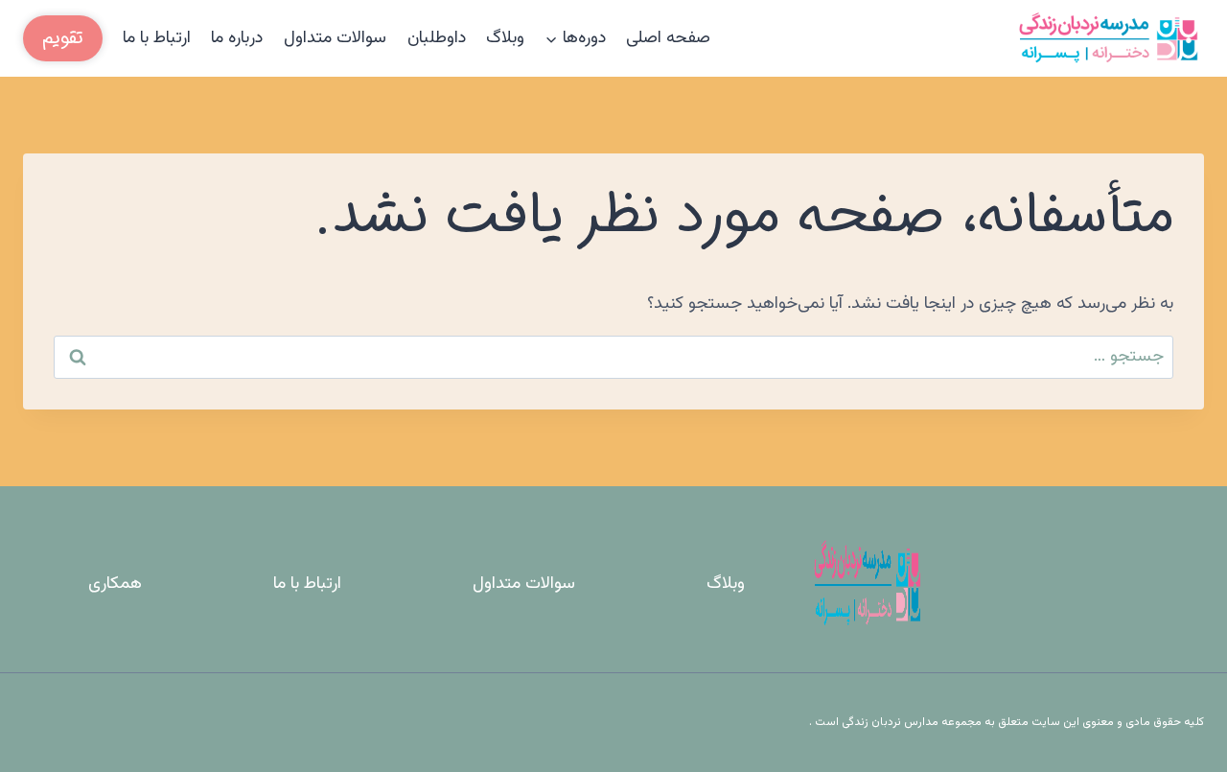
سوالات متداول (335, 38)
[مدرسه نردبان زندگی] (1108, 38)
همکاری (115, 584)
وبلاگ (505, 38)
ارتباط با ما (157, 38)
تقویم (62, 38)
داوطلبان (436, 38)
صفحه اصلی (668, 38)
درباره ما (237, 38)
